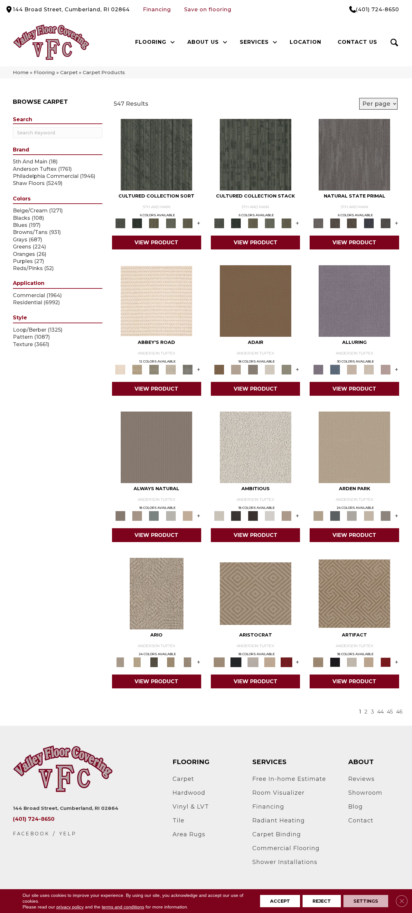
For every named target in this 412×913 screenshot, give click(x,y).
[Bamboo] (137, 369)
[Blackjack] (236, 662)
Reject (322, 901)
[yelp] (68, 834)
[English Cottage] (286, 369)
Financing (157, 9)
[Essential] (335, 223)
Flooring (150, 42)
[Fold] (153, 223)
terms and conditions (123, 906)
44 (380, 712)
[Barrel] (156, 447)
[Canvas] (255, 447)
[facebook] (31, 834)
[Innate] (368, 223)
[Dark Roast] (253, 515)
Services (254, 42)
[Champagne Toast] (236, 369)
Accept (280, 901)
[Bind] (156, 154)
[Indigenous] (351, 223)
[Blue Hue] (335, 515)
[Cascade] (253, 662)
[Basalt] (351, 369)
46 (399, 712)
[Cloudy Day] (351, 515)
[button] (172, 42)
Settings (365, 901)
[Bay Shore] (170, 662)
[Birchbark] (368, 369)
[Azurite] (335, 369)
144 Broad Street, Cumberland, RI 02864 (71, 9)
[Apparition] (153, 662)
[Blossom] (385, 369)
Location (305, 42)
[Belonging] (354, 154)
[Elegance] (269, 369)
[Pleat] (170, 223)
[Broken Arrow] (187, 662)
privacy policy (70, 906)
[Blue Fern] (153, 515)
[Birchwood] (255, 593)
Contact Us (357, 42)
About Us (203, 42)
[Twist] (187, 223)
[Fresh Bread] (286, 515)
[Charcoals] (236, 515)
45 (390, 712)
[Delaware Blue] (187, 369)
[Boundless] (153, 369)
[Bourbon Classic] (255, 300)
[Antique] (137, 662)
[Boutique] (187, 515)
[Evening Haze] (385, 515)
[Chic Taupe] (170, 369)
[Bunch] (137, 223)
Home (21, 72)
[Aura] (156, 300)
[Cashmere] (269, 662)
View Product (156, 242)
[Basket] (137, 515)
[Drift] (368, 515)
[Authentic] (354, 447)
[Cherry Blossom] (286, 662)
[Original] (385, 223)
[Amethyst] (354, 300)
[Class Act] (253, 369)
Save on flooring (207, 9)
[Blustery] (170, 515)
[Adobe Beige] (156, 593)
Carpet (69, 72)
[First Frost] (269, 515)
